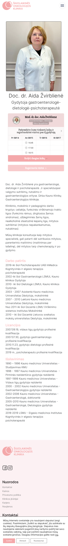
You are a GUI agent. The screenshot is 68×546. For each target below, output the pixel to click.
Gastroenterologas (36, 121)
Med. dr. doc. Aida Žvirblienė (41, 117)
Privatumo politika (11, 495)
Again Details (34, 444)
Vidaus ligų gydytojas (41, 123)
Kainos (5, 491)
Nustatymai (39, 541)
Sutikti (9, 541)
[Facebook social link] (5, 467)
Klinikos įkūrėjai (10, 498)
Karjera (6, 502)
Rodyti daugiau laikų (34, 158)
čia (56, 534)
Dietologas (48, 121)
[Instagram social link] (10, 467)
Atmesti (22, 541)
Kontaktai (7, 487)
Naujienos (7, 506)
